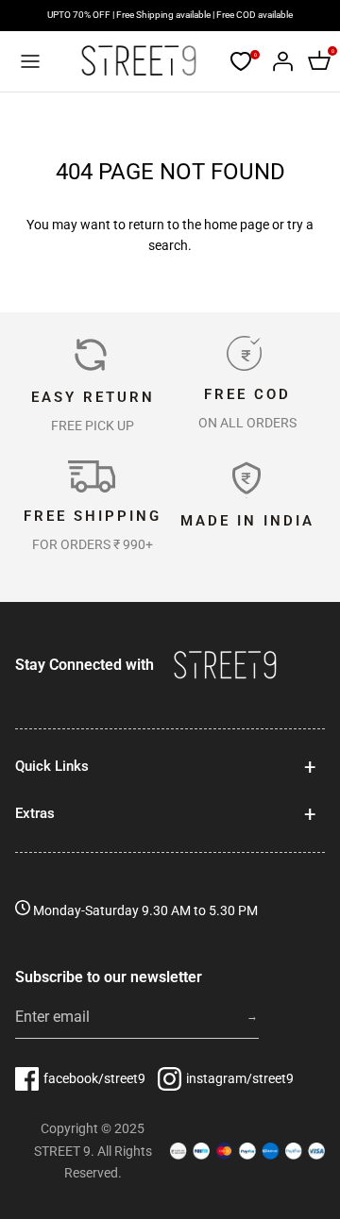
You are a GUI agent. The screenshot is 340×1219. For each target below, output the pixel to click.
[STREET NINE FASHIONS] (138, 60)
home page (236, 224)
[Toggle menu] (30, 61)
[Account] (277, 61)
